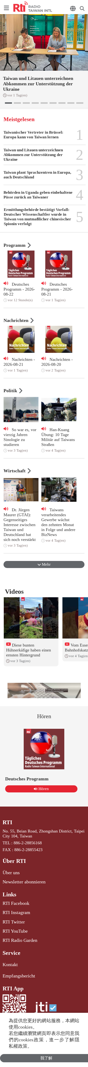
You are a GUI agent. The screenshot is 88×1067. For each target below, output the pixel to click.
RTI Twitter (14, 921)
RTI (7, 822)
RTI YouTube (15, 931)
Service (11, 953)
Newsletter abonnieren (24, 881)
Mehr (46, 564)
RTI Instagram (16, 912)
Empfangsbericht (19, 975)
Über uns (11, 872)
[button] (8, 103)
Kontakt (10, 964)
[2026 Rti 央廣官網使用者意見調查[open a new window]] (44, 690)
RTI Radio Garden (20, 940)
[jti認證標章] (45, 1010)
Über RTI (14, 861)
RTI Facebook (16, 903)
